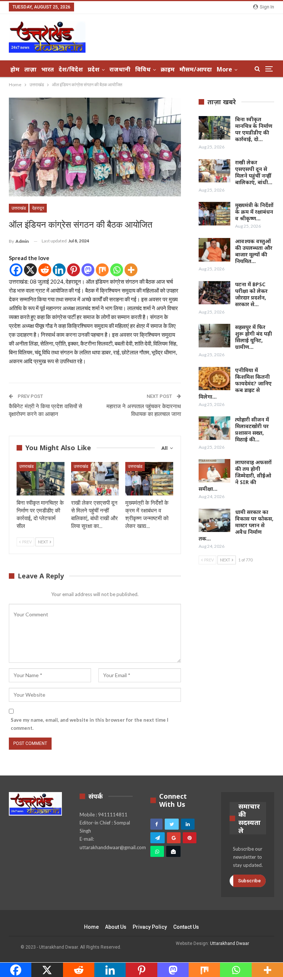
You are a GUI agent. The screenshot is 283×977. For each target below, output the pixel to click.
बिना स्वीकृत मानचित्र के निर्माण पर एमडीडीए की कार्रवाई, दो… (253, 129)
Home (91, 927)
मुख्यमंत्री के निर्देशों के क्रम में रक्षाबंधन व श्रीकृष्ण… (254, 212)
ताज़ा (30, 69)
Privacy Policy (150, 927)
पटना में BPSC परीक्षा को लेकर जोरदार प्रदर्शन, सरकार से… (251, 294)
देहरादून (38, 208)
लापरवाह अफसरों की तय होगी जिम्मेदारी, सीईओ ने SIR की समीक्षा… (235, 475)
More (224, 69)
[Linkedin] (59, 269)
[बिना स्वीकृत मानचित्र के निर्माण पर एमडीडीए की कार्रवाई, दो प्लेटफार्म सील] (40, 478)
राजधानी (119, 69)
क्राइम (168, 69)
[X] (30, 269)
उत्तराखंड (18, 208)
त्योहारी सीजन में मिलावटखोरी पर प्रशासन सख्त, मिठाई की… (252, 429)
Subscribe (249, 880)
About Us (115, 927)
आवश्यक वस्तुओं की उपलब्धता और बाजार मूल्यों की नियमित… (253, 251)
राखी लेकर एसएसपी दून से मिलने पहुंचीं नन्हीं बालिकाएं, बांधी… (253, 172)
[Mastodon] (87, 269)
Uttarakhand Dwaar (229, 943)
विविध (143, 69)
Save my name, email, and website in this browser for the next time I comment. (89, 724)
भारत (47, 69)
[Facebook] (16, 269)
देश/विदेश (71, 69)
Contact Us (186, 927)
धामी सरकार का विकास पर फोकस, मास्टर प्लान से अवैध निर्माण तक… (236, 525)
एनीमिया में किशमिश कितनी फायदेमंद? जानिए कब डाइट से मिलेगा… (235, 383)
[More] (131, 269)
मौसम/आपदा (195, 69)
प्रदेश (93, 69)
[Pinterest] (73, 269)
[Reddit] (44, 269)
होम (15, 69)
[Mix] (102, 269)
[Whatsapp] (116, 269)
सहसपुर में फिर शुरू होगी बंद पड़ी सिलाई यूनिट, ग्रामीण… (253, 336)
